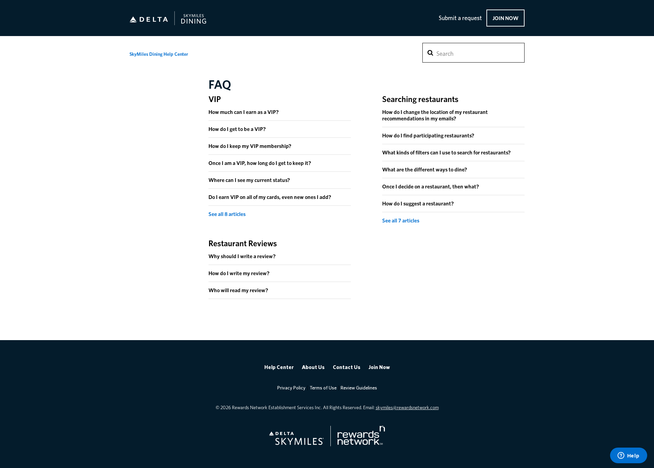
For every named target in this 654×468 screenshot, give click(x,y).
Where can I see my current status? (249, 180)
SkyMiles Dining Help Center (158, 54)
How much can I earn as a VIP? (243, 112)
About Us (313, 367)
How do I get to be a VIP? (237, 129)
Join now (505, 18)
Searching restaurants (420, 99)
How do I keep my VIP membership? (249, 146)
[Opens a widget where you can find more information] (628, 456)
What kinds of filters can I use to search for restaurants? (446, 152)
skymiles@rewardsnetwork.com (407, 407)
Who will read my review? (238, 290)
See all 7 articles (400, 220)
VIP (214, 99)
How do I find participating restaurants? (428, 135)
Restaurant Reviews (242, 243)
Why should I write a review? (242, 256)
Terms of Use (323, 388)
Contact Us (346, 367)
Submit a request (460, 18)
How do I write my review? (238, 273)
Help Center (279, 367)
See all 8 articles (227, 214)
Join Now (379, 367)
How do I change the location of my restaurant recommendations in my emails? (435, 115)
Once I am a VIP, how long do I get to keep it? (259, 163)
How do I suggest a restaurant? (418, 203)
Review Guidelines (359, 388)
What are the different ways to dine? (424, 169)
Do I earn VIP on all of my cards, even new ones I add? (269, 197)
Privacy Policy (291, 388)
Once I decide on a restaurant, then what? (430, 186)
